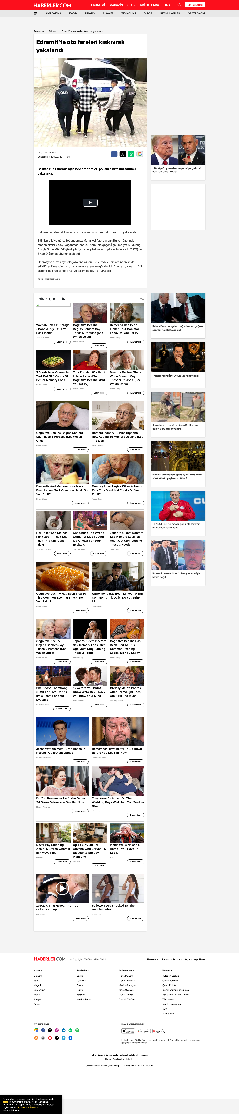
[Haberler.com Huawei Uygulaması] (159, 1031)
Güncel (52, 31)
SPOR (131, 5)
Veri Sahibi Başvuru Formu (175, 994)
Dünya (37, 1004)
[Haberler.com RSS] (36, 1038)
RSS (164, 1008)
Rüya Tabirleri (126, 994)
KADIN (73, 13)
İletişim (176, 959)
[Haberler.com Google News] (36, 1030)
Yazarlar (81, 994)
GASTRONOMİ (196, 13)
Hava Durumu (126, 975)
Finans (80, 985)
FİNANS (90, 13)
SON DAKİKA (53, 13)
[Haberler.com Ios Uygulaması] (128, 1031)
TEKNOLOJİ (128, 13)
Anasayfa (39, 31)
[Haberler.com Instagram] (56, 1030)
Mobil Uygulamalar (171, 1004)
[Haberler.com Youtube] (50, 1038)
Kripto (37, 994)
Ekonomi (38, 975)
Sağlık (80, 975)
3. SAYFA (108, 13)
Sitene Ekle (168, 1013)
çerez (5, 1101)
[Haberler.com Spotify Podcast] (77, 1030)
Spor (36, 980)
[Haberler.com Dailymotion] (70, 1038)
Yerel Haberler (84, 999)
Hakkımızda (152, 959)
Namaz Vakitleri (127, 980)
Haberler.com (127, 970)
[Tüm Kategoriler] (36, 13)
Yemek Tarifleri (127, 999)
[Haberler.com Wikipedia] (43, 1038)
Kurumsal (167, 970)
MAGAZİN (116, 5)
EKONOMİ (98, 5)
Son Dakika (39, 990)
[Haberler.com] (50, 959)
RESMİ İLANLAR (170, 13)
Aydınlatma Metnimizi (29, 1107)
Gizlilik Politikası (170, 980)
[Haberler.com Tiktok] (56, 1038)
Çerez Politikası (170, 985)
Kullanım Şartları (170, 975)
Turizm (80, 990)
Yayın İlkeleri (199, 959)
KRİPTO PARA (149, 5)
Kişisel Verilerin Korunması (175, 990)
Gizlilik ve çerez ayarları (96, 1065)
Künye (187, 959)
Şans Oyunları (127, 990)
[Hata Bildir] (113, 1065)
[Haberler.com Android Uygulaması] (144, 1031)
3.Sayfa (37, 999)
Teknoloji (81, 980)
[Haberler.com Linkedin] (63, 1030)
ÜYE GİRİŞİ (198, 5)
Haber (108, 1059)
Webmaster (168, 999)
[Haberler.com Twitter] (50, 1030)
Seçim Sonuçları (128, 985)
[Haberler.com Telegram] (63, 1038)
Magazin (38, 985)
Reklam (165, 959)
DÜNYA (148, 13)
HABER (168, 5)
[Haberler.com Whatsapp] (70, 1030)
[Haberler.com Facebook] (43, 1030)
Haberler (38, 970)
